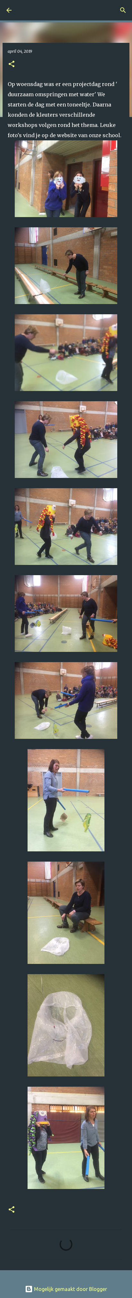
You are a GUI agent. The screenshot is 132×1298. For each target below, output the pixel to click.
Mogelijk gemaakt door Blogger (70, 1289)
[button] (11, 64)
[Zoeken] (123, 10)
